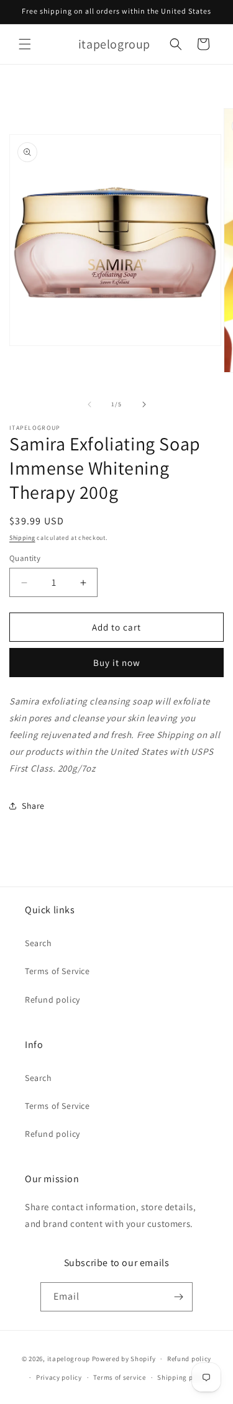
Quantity (24, 558)
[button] (25, 44)
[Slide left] (89, 404)
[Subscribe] (178, 1296)
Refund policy (52, 999)
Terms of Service (57, 971)
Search (38, 943)
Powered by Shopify (124, 1358)
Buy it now (116, 662)
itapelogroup (68, 1358)
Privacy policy (59, 1377)
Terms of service (119, 1377)
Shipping (22, 538)
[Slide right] (144, 404)
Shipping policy (183, 1377)
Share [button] (33, 805)
